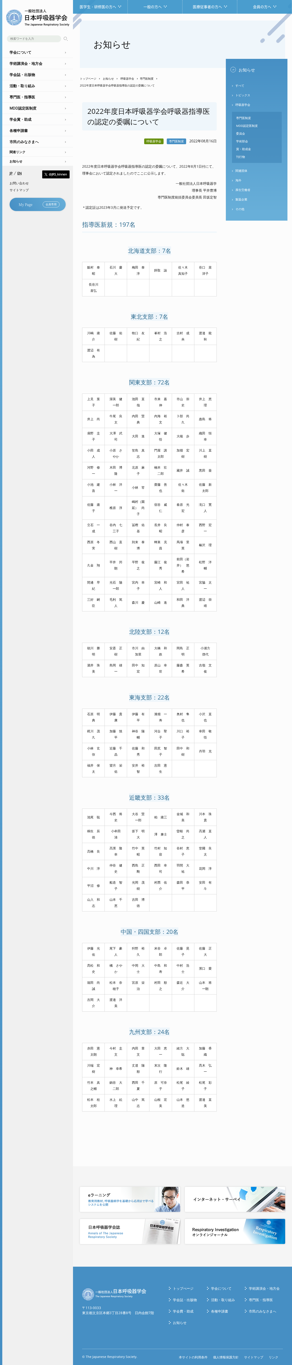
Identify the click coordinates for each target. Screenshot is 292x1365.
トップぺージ (183, 1288)
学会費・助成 (183, 1311)
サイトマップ (19, 190)
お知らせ (16, 161)
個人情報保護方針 (226, 1357)
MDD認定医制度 (247, 126)
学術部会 (242, 141)
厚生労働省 (242, 190)
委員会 (240, 133)
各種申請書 (219, 1311)
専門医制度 (147, 79)
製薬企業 (241, 199)
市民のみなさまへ (262, 1311)
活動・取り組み (223, 1299)
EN (19, 173)
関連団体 (241, 171)
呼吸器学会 (127, 79)
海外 (238, 180)
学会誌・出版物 (185, 1299)
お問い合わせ (19, 183)
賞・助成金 (243, 149)
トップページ (88, 79)
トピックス (242, 95)
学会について (221, 1288)
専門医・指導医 (261, 1299)
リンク (273, 1357)
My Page (38, 204)
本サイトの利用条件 (193, 1357)
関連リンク (18, 152)
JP (11, 173)
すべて (239, 86)
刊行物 (240, 157)
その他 (239, 209)
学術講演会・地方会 (264, 1288)
